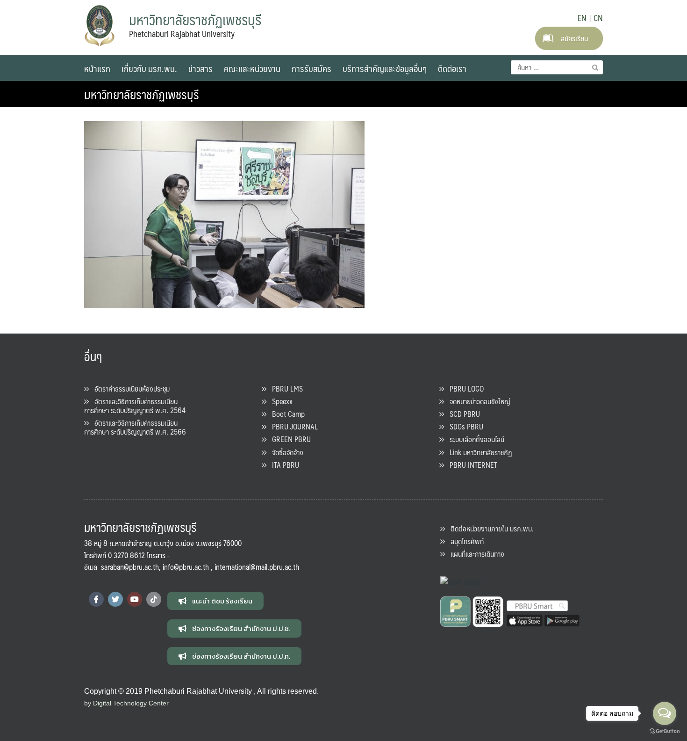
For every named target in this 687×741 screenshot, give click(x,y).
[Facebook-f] (96, 599)
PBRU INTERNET (470, 464)
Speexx (279, 401)
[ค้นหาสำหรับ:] (557, 67)
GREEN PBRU (288, 439)
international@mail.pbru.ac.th (257, 566)
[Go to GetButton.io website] (665, 731)
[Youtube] (134, 599)
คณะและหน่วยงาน (252, 68)
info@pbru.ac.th (186, 566)
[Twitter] (115, 599)
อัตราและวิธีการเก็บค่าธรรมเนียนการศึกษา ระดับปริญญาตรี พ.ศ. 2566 (135, 427)
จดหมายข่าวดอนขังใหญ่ (477, 401)
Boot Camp (285, 413)
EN (582, 17)
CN (598, 17)
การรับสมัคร (311, 68)
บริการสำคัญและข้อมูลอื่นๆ (385, 68)
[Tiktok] (153, 599)
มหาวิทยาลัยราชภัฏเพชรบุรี (141, 94)
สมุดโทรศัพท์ (464, 541)
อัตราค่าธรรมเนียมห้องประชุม (129, 388)
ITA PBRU (282, 464)
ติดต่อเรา (452, 68)
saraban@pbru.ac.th (130, 566)
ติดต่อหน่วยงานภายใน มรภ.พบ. (489, 528)
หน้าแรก (97, 68)
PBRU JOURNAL (292, 426)
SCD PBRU (462, 413)
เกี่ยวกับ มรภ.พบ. (149, 68)
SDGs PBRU (463, 426)
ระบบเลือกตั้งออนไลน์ (474, 439)
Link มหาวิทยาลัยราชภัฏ (478, 452)
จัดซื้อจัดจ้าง (284, 452)
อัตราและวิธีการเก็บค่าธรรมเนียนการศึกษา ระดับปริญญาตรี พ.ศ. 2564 (135, 405)
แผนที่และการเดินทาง (474, 553)
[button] (215, 601)
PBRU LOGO (464, 388)
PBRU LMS (284, 388)
